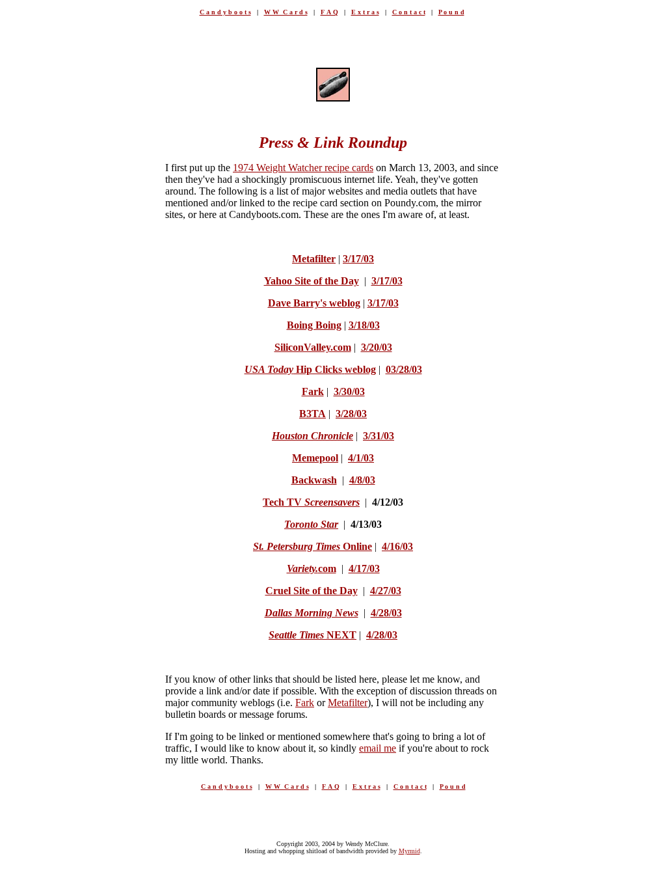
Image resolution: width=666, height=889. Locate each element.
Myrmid (409, 851)
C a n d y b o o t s (225, 12)
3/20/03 (376, 347)
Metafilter (347, 702)
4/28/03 (386, 612)
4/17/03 (364, 568)
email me (377, 748)
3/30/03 (349, 391)
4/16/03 (397, 546)
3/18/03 (364, 325)
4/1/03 (361, 457)
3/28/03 (351, 413)
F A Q (329, 12)
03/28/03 (404, 369)
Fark (304, 702)
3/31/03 (378, 435)
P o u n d (451, 12)
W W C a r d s (286, 12)
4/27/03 (385, 590)
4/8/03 (362, 480)
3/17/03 (358, 258)
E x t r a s (365, 12)
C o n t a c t (408, 12)
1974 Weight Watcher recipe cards (303, 167)
